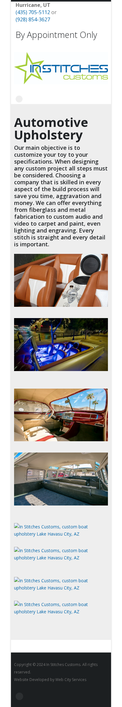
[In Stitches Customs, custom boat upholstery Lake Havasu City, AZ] (61, 440)
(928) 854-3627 (33, 19)
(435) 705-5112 (33, 12)
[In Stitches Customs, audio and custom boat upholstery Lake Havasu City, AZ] (61, 305)
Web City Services (70, 679)
